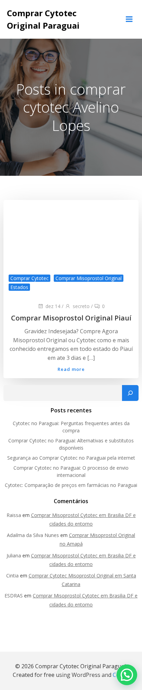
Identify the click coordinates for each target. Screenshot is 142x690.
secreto (81, 306)
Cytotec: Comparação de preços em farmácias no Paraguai (71, 485)
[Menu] (129, 19)
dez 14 (52, 306)
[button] (126, 674)
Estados (19, 287)
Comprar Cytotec (29, 278)
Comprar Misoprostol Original (88, 278)
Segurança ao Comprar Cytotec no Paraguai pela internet (71, 457)
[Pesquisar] (130, 393)
